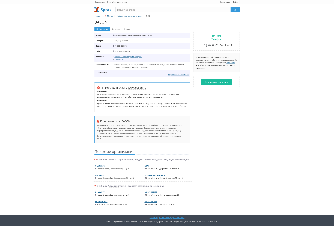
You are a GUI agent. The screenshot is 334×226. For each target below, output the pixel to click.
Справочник (99, 16)
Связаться (154, 218)
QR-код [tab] (127, 29)
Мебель (110, 16)
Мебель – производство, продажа (129, 16)
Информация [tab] (102, 29)
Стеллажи (119, 59)
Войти (235, 2)
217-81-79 (216, 44)
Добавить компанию (216, 82)
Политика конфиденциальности (171, 218)
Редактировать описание (178, 74)
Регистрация (225, 2)
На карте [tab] (116, 29)
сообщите (230, 62)
